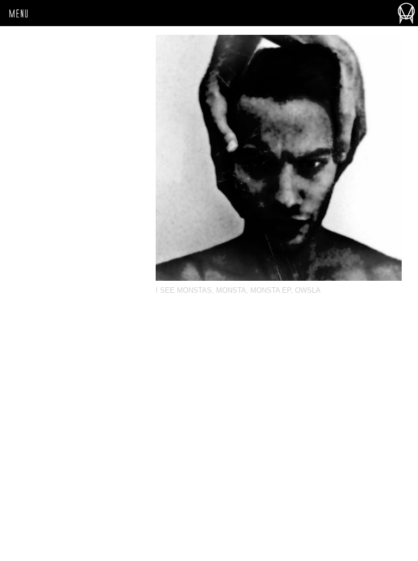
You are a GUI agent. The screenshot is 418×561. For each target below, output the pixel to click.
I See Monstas (184, 290)
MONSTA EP (270, 290)
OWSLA (308, 290)
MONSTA (231, 290)
